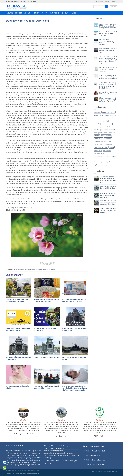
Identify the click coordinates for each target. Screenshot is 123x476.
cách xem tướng (98, 115)
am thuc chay (105, 112)
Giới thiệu (18, 13)
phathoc (110, 141)
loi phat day (113, 121)
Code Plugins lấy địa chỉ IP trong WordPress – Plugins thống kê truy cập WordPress (108, 76)
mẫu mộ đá (112, 129)
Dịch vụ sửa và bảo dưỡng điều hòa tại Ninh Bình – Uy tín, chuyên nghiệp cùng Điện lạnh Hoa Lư (108, 85)
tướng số (107, 162)
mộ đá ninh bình (103, 132)
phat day (103, 141)
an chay (113, 112)
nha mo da (97, 141)
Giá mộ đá (113, 115)
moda (110, 124)
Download (107, 1)
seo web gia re (98, 150)
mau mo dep (104, 124)
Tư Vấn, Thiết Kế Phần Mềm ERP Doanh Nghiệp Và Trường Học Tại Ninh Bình (108, 26)
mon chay (96, 129)
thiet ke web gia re (99, 153)
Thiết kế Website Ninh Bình (14, 470)
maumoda (96, 124)
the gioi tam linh (51, 269)
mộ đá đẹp (112, 132)
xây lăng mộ (97, 165)
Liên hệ (73, 13)
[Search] (106, 6)
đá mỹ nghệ (105, 165)
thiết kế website (106, 159)
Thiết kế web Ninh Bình (51, 461)
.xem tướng (97, 112)
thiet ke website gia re (100, 156)
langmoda (110, 118)
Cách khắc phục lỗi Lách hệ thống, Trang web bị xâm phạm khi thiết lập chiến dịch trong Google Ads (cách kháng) (108, 60)
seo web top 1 (107, 150)
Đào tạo (44, 13)
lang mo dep (105, 121)
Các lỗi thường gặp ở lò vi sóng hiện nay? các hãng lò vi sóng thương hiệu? (108, 99)
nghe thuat (97, 135)
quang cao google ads (106, 144)
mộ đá (95, 132)
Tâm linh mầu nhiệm (11, 17)
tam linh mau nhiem (41, 269)
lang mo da (97, 121)
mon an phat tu (106, 127)
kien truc (96, 118)
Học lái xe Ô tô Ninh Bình (32, 470)
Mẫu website (54, 13)
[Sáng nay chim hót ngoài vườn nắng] (47, 235)
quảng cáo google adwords (101, 147)
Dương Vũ (22, 25)
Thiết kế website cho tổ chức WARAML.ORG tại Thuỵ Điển (108, 50)
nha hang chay (108, 138)
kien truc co (103, 118)
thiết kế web (97, 159)
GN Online (32, 269)
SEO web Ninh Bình (66, 461)
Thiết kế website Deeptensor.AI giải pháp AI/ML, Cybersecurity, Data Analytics (107, 42)
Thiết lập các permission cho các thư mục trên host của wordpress (108, 69)
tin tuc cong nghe (98, 162)
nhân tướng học (98, 138)
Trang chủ (9, 13)
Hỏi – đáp (64, 13)
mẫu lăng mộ (104, 129)
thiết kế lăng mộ (111, 156)
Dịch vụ (36, 13)
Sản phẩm (27, 13)
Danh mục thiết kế (99, 1)
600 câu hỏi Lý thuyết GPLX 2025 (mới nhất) (108, 93)
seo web (112, 147)
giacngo (107, 115)
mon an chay (97, 127)
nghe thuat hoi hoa (106, 135)
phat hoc (96, 144)
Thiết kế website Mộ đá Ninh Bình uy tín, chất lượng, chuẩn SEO (108, 33)
